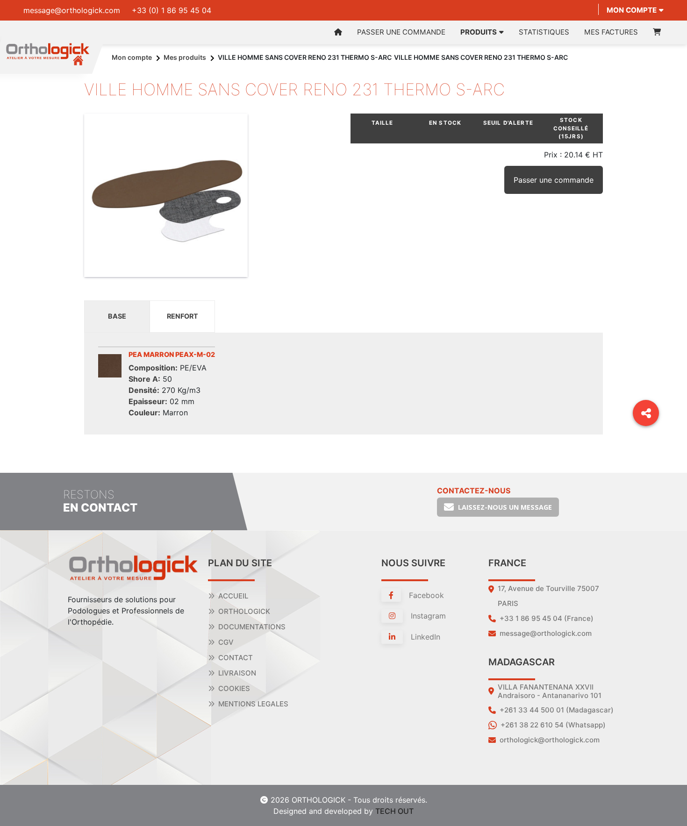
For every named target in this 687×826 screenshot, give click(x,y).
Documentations (252, 626)
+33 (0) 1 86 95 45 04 (171, 10)
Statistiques (544, 32)
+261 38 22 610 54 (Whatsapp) (553, 724)
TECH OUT (394, 811)
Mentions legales (253, 703)
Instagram (427, 615)
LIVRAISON (237, 673)
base (117, 316)
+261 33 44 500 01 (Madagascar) (557, 709)
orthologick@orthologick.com (550, 739)
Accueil (233, 595)
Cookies (234, 688)
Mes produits (185, 57)
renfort (182, 316)
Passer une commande (401, 32)
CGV (226, 642)
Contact (235, 657)
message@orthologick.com (71, 10)
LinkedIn (424, 636)
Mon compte (632, 10)
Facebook (425, 595)
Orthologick (244, 611)
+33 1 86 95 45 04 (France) (547, 618)
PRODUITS (478, 32)
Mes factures (611, 32)
